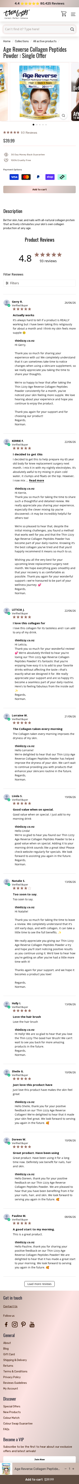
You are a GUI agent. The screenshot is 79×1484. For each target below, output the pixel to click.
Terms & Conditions (15, 1371)
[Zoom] (63, 115)
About (7, 1343)
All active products (45, 41)
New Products (12, 1412)
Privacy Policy (12, 1377)
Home (7, 41)
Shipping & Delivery (15, 1360)
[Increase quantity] (73, 1469)
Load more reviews (39, 1284)
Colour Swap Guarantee (18, 1423)
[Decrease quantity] (65, 1469)
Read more (36, 480)
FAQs (6, 1429)
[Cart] (64, 14)
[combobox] (39, 29)
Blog (6, 1348)
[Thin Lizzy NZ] (16, 14)
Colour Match (11, 1418)
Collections (22, 41)
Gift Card (9, 1354)
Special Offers (11, 1406)
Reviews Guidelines (15, 1383)
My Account (10, 1388)
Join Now (39, 1459)
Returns (8, 1365)
